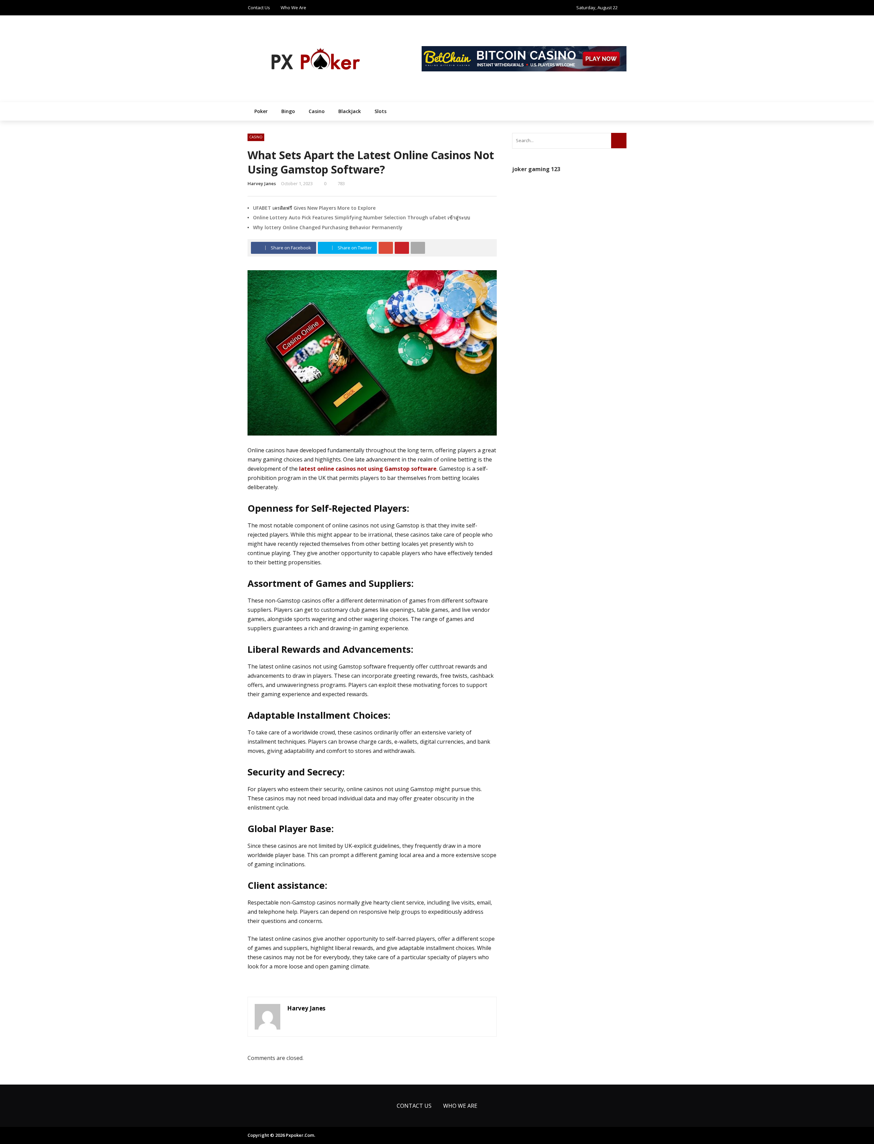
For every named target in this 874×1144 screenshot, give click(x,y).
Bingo (288, 111)
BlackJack (349, 111)
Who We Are (293, 7)
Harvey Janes (262, 183)
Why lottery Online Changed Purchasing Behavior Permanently (328, 227)
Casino (317, 111)
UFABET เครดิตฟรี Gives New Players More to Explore (314, 208)
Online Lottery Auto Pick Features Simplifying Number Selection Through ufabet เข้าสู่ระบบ (361, 217)
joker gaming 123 (536, 169)
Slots (380, 111)
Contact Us (259, 7)
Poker (261, 111)
